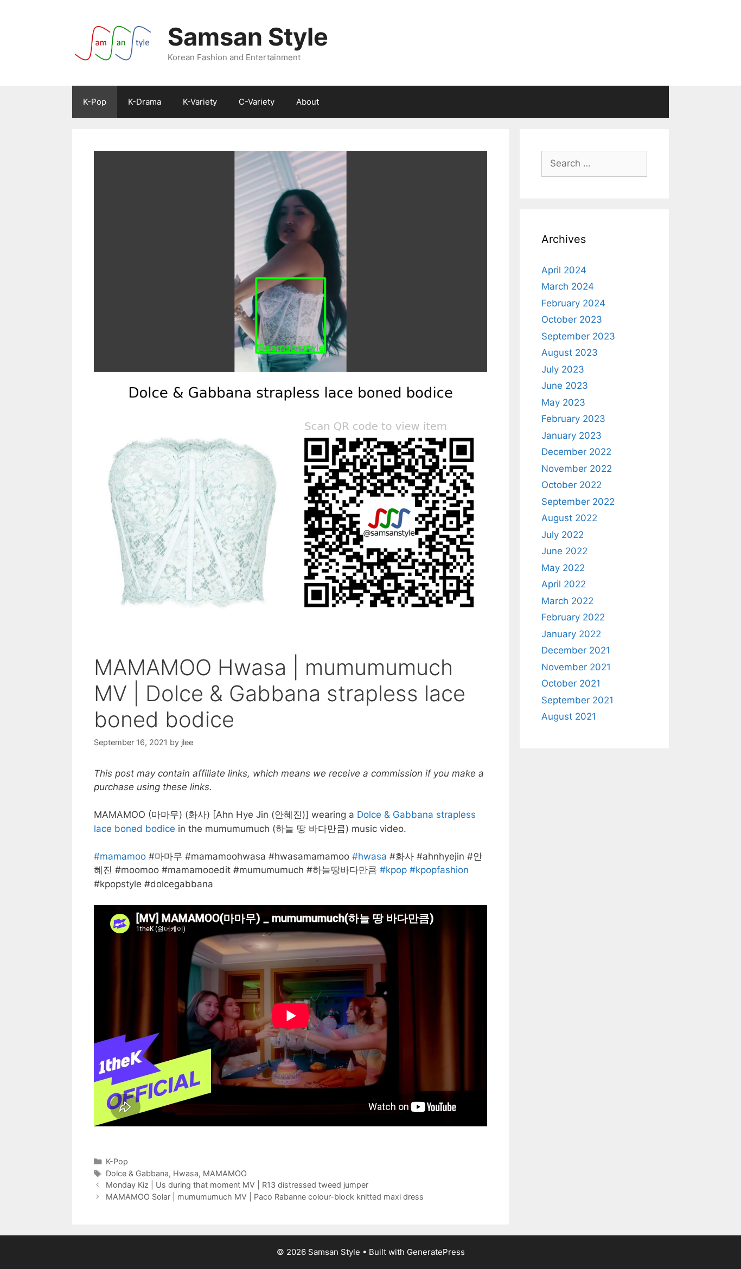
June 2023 (564, 385)
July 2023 (562, 369)
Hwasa (186, 1173)
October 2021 (571, 683)
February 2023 (573, 418)
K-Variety (200, 102)
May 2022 (563, 567)
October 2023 (571, 319)
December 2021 (575, 650)
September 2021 (577, 700)
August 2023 (569, 352)
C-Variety (256, 102)
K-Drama (144, 102)
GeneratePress (436, 1252)
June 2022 (564, 551)
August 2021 (568, 716)
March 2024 (567, 286)
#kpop (393, 869)
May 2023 (563, 402)
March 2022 (567, 600)
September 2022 (578, 501)
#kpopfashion (439, 869)
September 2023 (578, 336)
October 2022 (571, 484)
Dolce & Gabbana (137, 1173)
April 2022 (563, 584)
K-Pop (94, 102)
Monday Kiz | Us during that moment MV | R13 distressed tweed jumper (237, 1184)
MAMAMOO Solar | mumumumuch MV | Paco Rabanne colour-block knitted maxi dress (265, 1196)
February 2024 (573, 303)
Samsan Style (248, 37)
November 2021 (576, 667)
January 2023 (571, 435)
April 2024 (563, 270)
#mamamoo (120, 856)
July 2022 (562, 534)
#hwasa (369, 856)
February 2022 (573, 617)
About (307, 102)
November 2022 (576, 468)
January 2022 (571, 634)
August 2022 (569, 517)
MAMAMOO (225, 1173)
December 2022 (576, 451)
